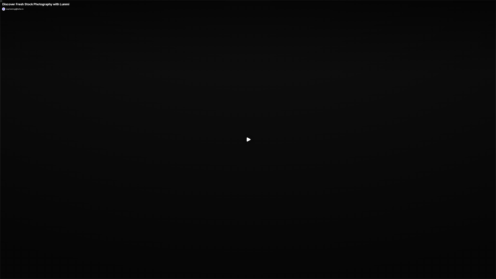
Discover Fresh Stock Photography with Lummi (35, 4)
